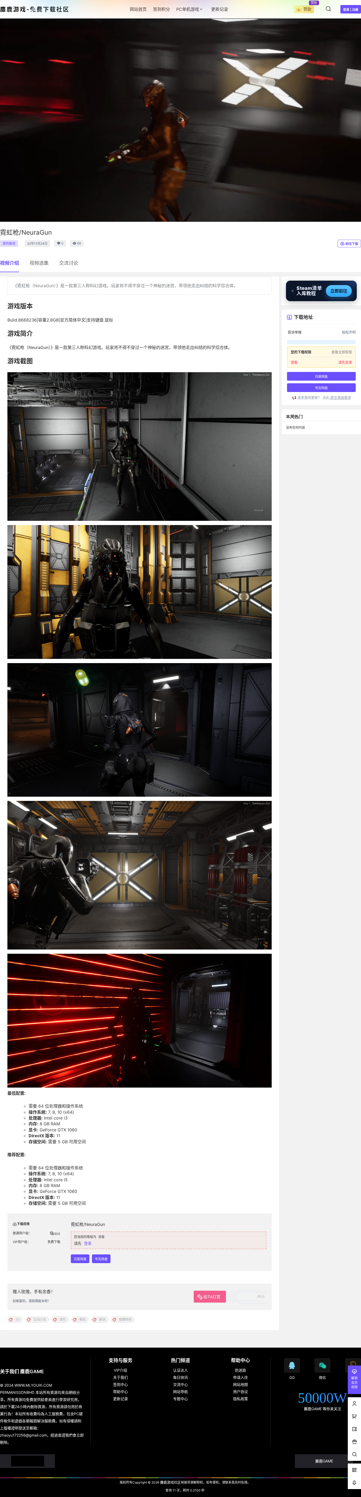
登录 (87, 1243)
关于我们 (120, 1377)
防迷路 (240, 1370)
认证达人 (180, 1370)
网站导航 (180, 1391)
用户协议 (240, 1391)
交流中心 (180, 1384)
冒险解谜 (9, 243)
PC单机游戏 (187, 9)
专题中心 (180, 1398)
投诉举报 (295, 332)
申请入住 (240, 1377)
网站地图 (240, 1384)
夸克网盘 (101, 1259)
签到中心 (120, 1384)
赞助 (307, 9)
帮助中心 (120, 1391)
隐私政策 (240, 1398)
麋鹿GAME (324, 1461)
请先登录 (345, 362)
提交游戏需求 (340, 397)
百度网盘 (80, 1259)
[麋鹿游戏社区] (27, 1461)
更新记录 (120, 1398)
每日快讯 (180, 1377)
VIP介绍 (120, 1370)
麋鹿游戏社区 (170, 1482)
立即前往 (338, 291)
